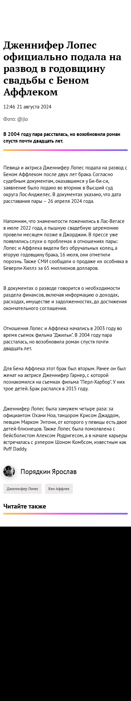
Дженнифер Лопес (22, 488)
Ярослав (64, 471)
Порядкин (35, 471)
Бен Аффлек (59, 488)
